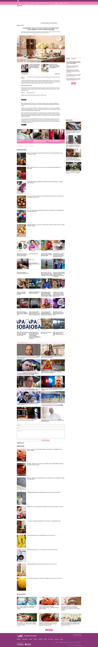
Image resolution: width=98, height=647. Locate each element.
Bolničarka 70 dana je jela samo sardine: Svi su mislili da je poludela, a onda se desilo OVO (73, 132)
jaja (26, 92)
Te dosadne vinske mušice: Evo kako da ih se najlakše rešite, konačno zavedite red (44, 578)
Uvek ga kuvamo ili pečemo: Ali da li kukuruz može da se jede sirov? (41, 535)
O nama (56, 642)
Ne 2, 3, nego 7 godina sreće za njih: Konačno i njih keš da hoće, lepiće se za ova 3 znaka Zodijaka (73, 62)
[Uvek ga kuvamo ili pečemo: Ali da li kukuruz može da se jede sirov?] (21, 541)
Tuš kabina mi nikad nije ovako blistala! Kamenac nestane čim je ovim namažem (43, 492)
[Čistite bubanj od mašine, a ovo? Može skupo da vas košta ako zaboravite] (21, 555)
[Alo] (18, 0)
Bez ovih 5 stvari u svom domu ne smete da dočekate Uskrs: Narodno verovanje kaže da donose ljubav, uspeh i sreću (45, 196)
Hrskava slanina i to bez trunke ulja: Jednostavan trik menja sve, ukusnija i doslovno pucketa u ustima (44, 450)
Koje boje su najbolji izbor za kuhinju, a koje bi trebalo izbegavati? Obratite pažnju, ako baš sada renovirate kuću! (70, 624)
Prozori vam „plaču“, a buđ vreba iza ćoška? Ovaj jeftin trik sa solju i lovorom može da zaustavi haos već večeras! (73, 145)
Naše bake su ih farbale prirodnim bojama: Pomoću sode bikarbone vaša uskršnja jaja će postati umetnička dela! (45, 211)
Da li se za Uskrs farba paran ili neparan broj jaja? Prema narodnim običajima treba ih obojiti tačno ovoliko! (45, 153)
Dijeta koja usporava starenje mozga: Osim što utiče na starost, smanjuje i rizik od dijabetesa (54, 66)
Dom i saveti (56, 3)
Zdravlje (37, 3)
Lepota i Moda (32, 3)
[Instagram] (76, 635)
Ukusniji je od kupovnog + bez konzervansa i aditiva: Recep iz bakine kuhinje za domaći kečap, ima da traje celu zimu (45, 464)
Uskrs (26, 77)
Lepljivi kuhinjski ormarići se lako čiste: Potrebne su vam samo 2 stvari (42, 564)
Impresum (72, 642)
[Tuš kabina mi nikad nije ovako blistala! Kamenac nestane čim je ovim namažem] (21, 498)
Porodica (42, 3)
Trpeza (65, 3)
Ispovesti (47, 3)
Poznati (51, 3)
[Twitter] (78, 635)
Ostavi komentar (46, 440)
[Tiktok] (80, 635)
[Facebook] (74, 635)
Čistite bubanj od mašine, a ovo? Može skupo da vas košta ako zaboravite (42, 549)
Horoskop (61, 3)
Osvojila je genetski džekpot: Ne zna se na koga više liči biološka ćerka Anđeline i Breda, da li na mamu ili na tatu (34, 66)
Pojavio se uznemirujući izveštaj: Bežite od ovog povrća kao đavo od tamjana (73, 172)
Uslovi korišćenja (78, 642)
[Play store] (20, 644)
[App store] (27, 644)
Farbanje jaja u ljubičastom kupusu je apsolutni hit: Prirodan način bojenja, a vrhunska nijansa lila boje (45, 182)
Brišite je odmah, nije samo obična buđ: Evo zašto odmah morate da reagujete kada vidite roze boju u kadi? (45, 478)
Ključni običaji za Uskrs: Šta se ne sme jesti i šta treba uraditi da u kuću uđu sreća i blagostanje (44, 168)
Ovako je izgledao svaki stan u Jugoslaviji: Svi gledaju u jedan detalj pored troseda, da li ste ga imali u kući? (73, 159)
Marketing (61, 642)
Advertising (66, 642)
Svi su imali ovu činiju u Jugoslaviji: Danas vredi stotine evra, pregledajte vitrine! (44, 521)
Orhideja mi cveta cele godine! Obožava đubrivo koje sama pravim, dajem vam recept (45, 506)
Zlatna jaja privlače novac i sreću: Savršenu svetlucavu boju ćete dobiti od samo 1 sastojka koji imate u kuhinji (46, 225)
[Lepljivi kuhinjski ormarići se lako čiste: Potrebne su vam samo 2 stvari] (21, 570)
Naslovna (27, 3)
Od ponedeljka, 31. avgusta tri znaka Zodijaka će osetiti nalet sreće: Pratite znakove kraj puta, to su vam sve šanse (74, 75)
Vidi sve (73, 83)
